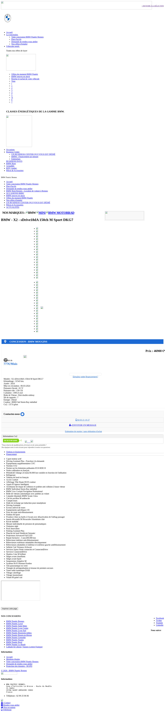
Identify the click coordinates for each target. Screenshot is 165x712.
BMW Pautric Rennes (15, 621)
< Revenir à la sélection (153, 6)
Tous (13, 81)
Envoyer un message (84, 425)
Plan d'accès (16, 39)
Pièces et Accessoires (14, 205)
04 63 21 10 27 (83, 420)
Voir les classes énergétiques (17, 106)
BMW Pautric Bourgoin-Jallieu (19, 633)
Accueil (9, 182)
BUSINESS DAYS (14, 161)
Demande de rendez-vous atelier (24, 42)
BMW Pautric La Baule (16, 644)
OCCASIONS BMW (15, 193)
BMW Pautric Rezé (14, 642)
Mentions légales (13, 659)
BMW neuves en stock (20, 76)
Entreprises (15, 159)
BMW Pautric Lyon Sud (16, 630)
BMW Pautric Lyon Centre (17, 628)
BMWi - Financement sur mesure (24, 156)
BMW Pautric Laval (14, 623)
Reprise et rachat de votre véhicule (25, 79)
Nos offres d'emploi (19, 44)
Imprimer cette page (9, 609)
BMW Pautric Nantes (15, 640)
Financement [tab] (11, 454)
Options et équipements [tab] (15, 452)
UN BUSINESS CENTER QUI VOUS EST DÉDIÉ (33, 154)
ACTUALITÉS (12, 207)
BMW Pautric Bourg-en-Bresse (19, 635)
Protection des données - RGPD (19, 666)
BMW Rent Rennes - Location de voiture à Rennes (27, 191)
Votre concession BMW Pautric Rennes (27, 37)
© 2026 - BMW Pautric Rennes (14, 671)
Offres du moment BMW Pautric (24, 74)
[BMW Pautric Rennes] (7, 26)
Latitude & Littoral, (24, 647)
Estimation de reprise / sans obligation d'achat (83, 431)
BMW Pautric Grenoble (16, 637)
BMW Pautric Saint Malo (16, 626)
